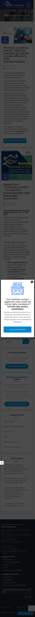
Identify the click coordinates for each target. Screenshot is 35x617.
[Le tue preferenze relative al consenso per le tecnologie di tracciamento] (2, 463)
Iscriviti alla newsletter (17, 329)
